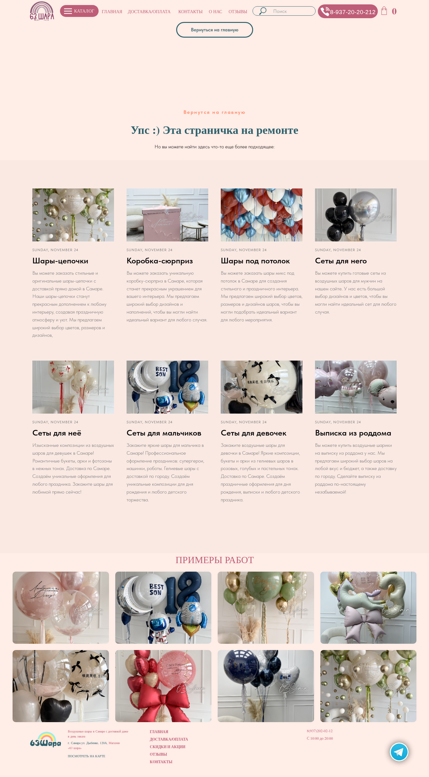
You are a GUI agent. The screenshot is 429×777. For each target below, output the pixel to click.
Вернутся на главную (214, 112)
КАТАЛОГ (84, 11)
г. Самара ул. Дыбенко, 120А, (88, 743)
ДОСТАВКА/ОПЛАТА (149, 11)
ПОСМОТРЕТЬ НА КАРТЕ (86, 756)
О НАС (215, 11)
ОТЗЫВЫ (238, 11)
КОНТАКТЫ (190, 11)
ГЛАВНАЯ (112, 11)
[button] (325, 11)
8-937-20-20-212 (353, 12)
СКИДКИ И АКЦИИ (167, 746)
